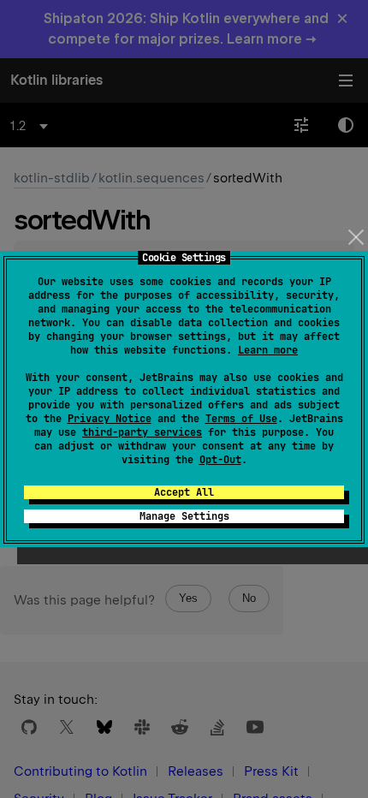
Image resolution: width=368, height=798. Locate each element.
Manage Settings (184, 516)
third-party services (142, 432)
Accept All (184, 492)
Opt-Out (220, 460)
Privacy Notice (109, 419)
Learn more (268, 350)
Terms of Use (241, 419)
